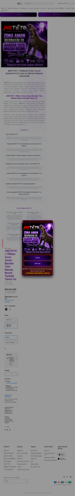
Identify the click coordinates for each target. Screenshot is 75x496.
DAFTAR (37, 263)
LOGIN (37, 257)
